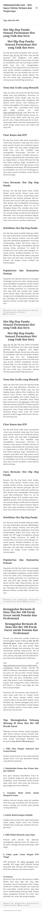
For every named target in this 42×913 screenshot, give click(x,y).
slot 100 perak (21, 312)
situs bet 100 (34, 600)
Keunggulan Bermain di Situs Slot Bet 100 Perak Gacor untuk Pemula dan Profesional (20, 613)
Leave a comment (10, 314)
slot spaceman (24, 402)
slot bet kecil (13, 905)
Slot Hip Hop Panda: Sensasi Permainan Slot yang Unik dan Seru (19, 33)
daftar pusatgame (27, 862)
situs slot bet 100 (15, 55)
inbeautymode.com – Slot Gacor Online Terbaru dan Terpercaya (17, 8)
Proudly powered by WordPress (12, 910)
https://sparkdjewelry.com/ (12, 112)
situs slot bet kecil (11, 312)
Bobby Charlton (23, 600)
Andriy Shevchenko (24, 310)
